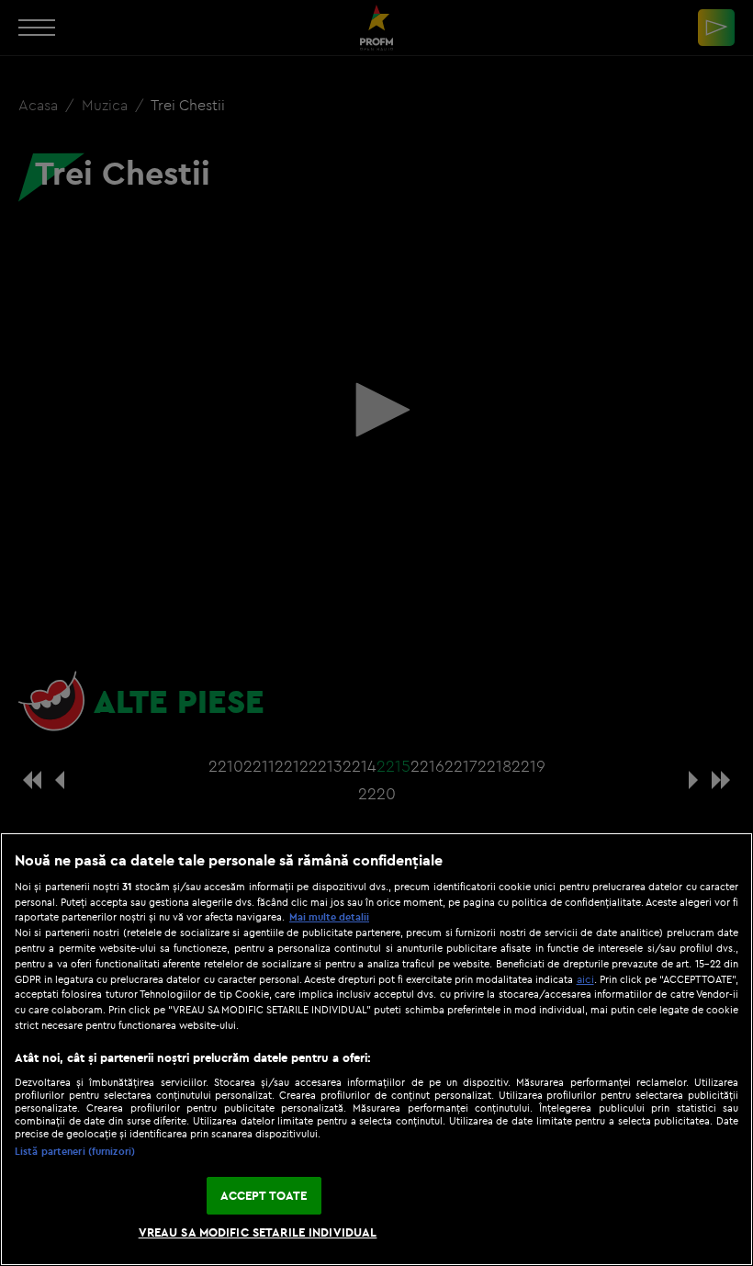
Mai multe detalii (329, 916)
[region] (376, 1049)
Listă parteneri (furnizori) (75, 1151)
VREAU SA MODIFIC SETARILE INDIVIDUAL (258, 1232)
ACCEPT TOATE (264, 1195)
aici (585, 979)
